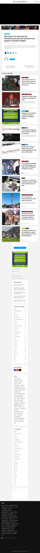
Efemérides (16, 390)
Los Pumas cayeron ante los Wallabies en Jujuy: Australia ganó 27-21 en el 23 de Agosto (20, 292)
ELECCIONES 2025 (17, 317)
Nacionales (16, 340)
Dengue (24, 388)
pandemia (19, 406)
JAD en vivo (15, 330)
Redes (26, 144)
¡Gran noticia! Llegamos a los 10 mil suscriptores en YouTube (29, 131)
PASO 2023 (16, 344)
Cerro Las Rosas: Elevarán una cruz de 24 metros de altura (29, 198)
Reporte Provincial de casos (18, 413)
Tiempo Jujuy (21, 419)
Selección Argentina (17, 416)
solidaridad (16, 419)
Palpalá (15, 406)
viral (15, 423)
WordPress (26, 551)
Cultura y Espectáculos (17, 310)
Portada (27, 77)
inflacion (18, 398)
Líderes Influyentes (17, 336)
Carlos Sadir (20, 381)
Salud (15, 357)
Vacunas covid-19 (21, 421)
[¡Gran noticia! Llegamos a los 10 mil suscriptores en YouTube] (11, 133)
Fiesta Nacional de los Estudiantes (19, 393)
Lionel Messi (16, 401)
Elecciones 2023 (22, 390)
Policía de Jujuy (16, 408)
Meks (21, 551)
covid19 (19, 383)
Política (15, 349)
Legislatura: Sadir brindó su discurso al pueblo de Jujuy (29, 98)
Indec (15, 398)
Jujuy (15, 400)
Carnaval (15, 308)
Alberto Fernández (17, 378)
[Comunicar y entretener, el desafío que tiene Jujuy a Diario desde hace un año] (11, 183)
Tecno (15, 359)
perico (23, 406)
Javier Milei (23, 398)
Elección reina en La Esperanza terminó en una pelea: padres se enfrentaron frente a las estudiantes (20, 288)
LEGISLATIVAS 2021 (17, 332)
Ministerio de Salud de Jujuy (18, 405)
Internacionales (16, 327)
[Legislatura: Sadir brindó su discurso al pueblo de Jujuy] (11, 99)
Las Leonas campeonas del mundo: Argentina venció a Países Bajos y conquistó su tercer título (20, 297)
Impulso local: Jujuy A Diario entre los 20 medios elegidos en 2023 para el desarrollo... (29, 149)
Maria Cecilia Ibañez (26, 223)
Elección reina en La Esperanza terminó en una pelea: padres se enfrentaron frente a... (28, 216)
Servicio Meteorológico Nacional (19, 418)
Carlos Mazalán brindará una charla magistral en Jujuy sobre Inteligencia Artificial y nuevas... (29, 166)
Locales (23, 77)
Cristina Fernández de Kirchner (19, 386)
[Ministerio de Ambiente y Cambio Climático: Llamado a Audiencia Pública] (11, 116)
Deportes (23, 228)
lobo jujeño (21, 401)
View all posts (12, 59)
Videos (30, 94)
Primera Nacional (23, 408)
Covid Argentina (16, 385)
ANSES (21, 380)
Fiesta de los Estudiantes (18, 325)
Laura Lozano (25, 89)
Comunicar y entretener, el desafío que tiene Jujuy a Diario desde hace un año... (29, 182)
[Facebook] (15, 370)
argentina (15, 381)
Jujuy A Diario (25, 122)
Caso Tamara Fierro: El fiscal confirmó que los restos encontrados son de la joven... (29, 82)
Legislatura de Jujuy (20, 400)
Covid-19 (15, 383)
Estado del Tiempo (17, 391)
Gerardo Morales (20, 395)
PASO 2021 (15, 342)
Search (20, 247)
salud (13, 528)
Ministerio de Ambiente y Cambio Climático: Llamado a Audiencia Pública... (29, 115)
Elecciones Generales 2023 (18, 319)
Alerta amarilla (16, 380)
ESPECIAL (15, 321)
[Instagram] (20, 370)
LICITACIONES (16, 334)
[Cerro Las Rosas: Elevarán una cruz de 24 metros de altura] (11, 200)
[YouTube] (17, 370)
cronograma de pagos (17, 388)
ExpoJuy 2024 (16, 323)
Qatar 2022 (3, 526)
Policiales (15, 469)
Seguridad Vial (4, 530)
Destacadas (23, 211)
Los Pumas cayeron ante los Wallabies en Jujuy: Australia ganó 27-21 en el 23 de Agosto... (29, 233)
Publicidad (15, 353)
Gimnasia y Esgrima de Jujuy (18, 396)
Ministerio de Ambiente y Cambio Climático (19, 403)
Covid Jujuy (22, 385)
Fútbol (15, 395)
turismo (15, 421)
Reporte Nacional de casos (18, 411)
